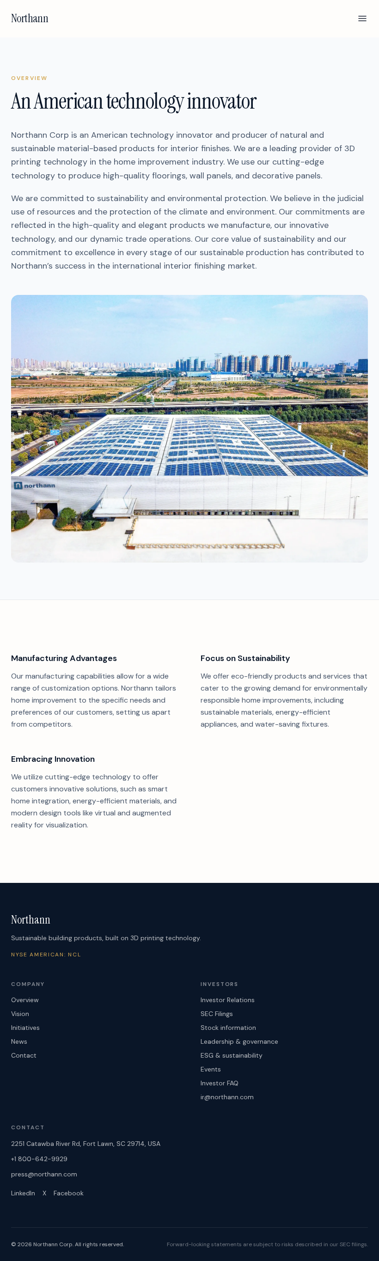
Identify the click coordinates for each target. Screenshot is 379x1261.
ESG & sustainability (232, 1055)
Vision (20, 1014)
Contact (24, 1055)
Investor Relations (228, 1000)
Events (211, 1069)
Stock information (228, 1027)
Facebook (69, 1193)
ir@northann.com (227, 1097)
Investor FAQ (219, 1083)
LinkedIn (23, 1193)
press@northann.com (44, 1174)
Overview (25, 1000)
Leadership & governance (239, 1041)
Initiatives (25, 1027)
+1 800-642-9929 (39, 1159)
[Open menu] (362, 18)
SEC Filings (217, 1014)
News (19, 1041)
